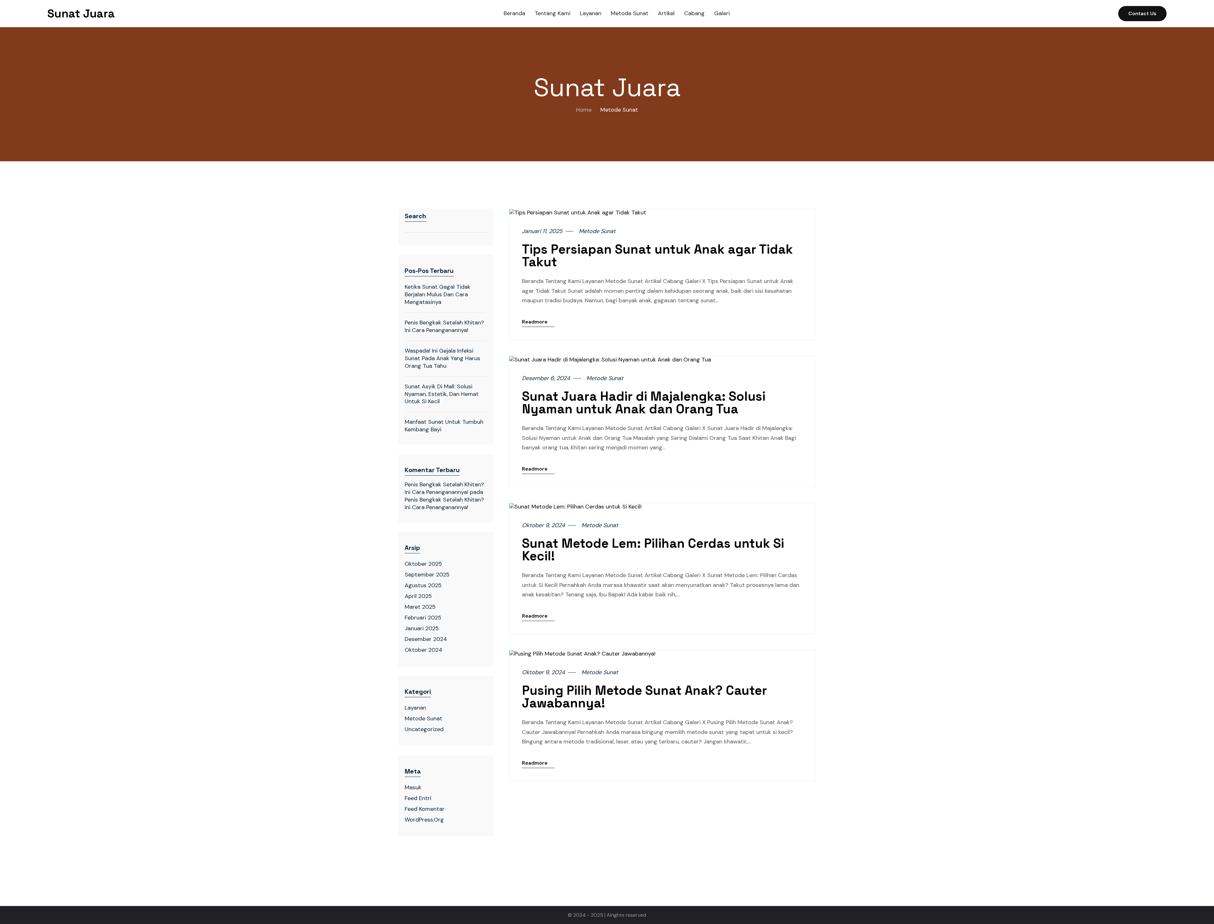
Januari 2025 (422, 628)
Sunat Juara (81, 13)
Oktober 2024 (423, 650)
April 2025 (418, 596)
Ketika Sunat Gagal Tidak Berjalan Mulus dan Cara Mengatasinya (437, 294)
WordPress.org (424, 819)
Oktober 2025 (423, 564)
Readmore (535, 321)
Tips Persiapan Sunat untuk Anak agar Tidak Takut (657, 255)
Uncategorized (424, 729)
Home (584, 110)
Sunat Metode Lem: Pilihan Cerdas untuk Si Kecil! (653, 550)
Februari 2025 (423, 617)
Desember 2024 (426, 639)
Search (415, 216)
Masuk (413, 787)
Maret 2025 (420, 607)
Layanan (415, 707)
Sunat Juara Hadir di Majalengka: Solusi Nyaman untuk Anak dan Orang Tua (643, 403)
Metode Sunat (423, 718)
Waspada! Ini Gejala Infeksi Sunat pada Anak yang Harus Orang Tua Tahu (442, 358)
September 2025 (427, 574)
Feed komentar (425, 809)
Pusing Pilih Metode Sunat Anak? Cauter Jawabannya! (644, 697)
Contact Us (1142, 13)
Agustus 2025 (423, 585)
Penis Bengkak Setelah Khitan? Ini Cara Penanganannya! (444, 326)
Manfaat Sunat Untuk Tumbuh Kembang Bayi (444, 425)
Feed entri (418, 798)
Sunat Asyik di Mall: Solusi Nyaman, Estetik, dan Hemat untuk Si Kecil (442, 394)
